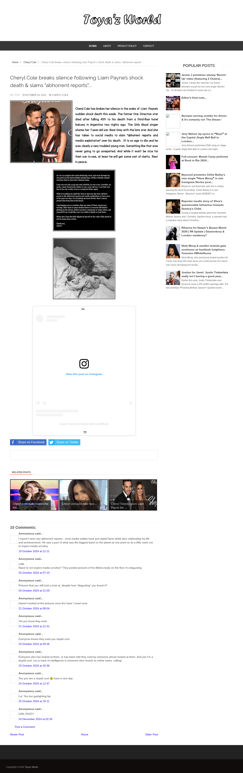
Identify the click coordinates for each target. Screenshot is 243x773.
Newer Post (17, 734)
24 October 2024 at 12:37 (34, 683)
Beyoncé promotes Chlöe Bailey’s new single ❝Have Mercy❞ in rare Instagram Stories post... (203, 178)
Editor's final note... (194, 97)
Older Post (151, 734)
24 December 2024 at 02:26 (35, 719)
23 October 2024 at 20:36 (34, 665)
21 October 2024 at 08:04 (34, 608)
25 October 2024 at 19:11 (34, 701)
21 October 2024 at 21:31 (34, 626)
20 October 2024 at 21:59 (34, 590)
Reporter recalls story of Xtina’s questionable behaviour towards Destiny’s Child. (202, 205)
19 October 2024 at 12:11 (34, 551)
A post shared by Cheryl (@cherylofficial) (84, 423)
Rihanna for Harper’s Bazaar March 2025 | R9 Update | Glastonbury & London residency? (203, 231)
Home (84, 734)
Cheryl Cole (60, 95)
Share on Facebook (31, 442)
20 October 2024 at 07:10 (34, 572)
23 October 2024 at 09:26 (34, 643)
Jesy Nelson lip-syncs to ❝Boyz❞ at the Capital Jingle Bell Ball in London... (204, 137)
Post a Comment (25, 726)
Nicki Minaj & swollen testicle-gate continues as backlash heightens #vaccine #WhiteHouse (203, 249)
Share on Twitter (67, 442)
